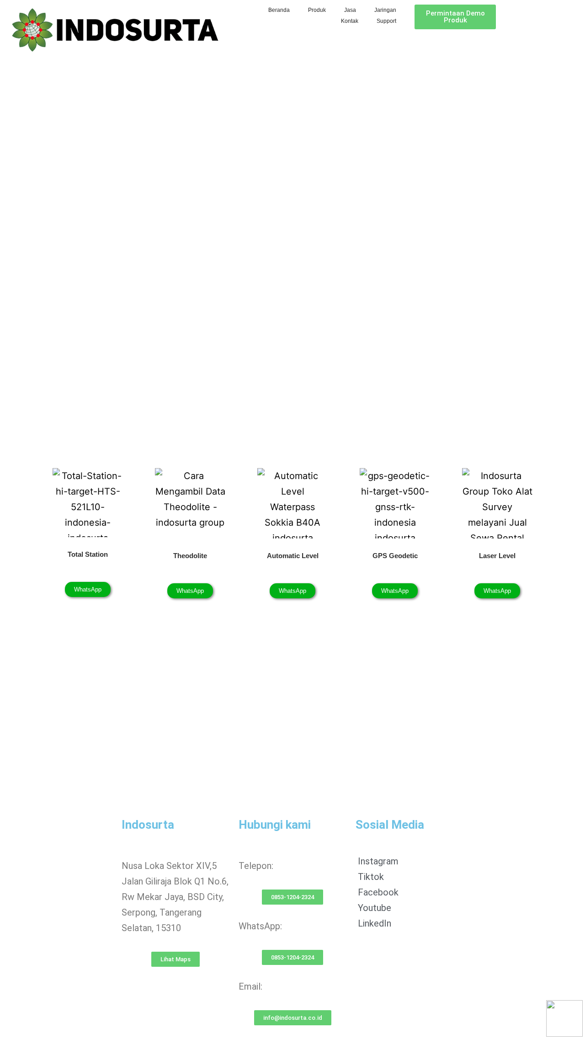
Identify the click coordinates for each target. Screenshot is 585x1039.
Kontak (349, 21)
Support (386, 21)
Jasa (350, 10)
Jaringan (385, 10)
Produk (317, 10)
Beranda (279, 10)
